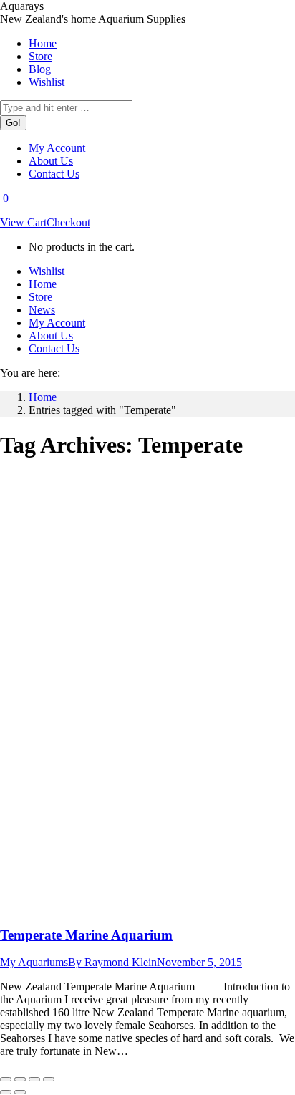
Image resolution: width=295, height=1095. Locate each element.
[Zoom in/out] (48, 1079)
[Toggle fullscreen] (34, 1079)
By (112, 962)
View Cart (23, 222)
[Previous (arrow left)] (5, 1092)
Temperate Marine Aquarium (86, 934)
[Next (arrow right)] (20, 1092)
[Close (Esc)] (5, 1079)
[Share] (20, 1079)
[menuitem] (43, 43)
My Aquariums (34, 962)
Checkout (68, 222)
